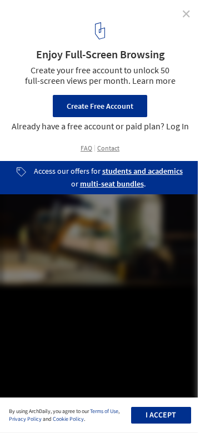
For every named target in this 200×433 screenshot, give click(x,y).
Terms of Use (104, 411)
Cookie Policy (68, 419)
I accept (161, 415)
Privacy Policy (25, 419)
